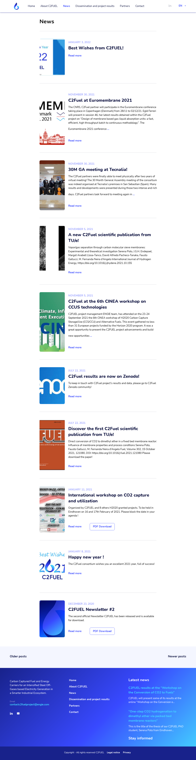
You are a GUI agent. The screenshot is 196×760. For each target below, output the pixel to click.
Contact (139, 6)
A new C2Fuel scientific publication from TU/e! (109, 238)
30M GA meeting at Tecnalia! (97, 169)
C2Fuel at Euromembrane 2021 (100, 100)
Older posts (18, 656)
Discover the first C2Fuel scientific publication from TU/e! (103, 431)
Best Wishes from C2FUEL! (95, 48)
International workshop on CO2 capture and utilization (108, 498)
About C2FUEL (49, 6)
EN (180, 6)
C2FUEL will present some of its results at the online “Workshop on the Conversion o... (154, 695)
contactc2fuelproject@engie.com (29, 704)
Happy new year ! (86, 557)
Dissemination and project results (94, 6)
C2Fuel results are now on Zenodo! (103, 376)
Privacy (127, 752)
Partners (125, 6)
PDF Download (102, 526)
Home (31, 6)
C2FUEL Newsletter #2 (91, 609)
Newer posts (177, 656)
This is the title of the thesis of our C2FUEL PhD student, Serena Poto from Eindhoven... (155, 720)
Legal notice (113, 752)
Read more (74, 55)
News (66, 6)
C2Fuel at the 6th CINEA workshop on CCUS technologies (107, 304)
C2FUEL (16, 6)
